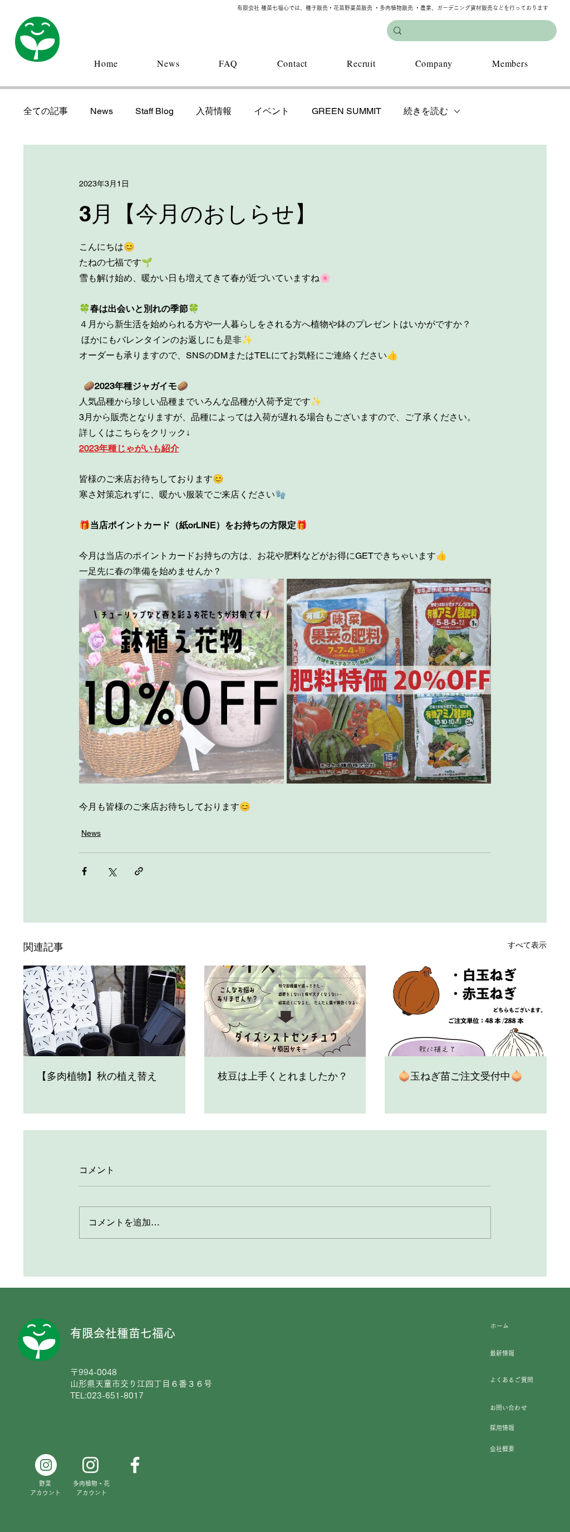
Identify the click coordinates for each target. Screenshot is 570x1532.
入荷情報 (214, 111)
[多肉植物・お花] (90, 1465)
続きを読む (426, 111)
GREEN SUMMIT (346, 111)
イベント (271, 111)
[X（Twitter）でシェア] (111, 871)
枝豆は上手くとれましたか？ (283, 1076)
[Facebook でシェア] (84, 871)
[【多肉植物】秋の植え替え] (104, 1010)
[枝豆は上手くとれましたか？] (285, 1011)
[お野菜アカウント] (46, 1465)
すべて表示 (527, 944)
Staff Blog (154, 111)
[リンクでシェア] (139, 871)
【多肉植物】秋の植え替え (97, 1076)
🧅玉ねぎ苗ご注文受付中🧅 (460, 1076)
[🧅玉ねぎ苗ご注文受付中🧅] (466, 1010)
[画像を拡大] (181, 681)
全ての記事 (45, 111)
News (101, 111)
